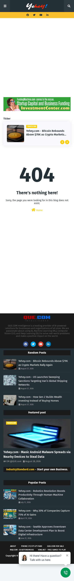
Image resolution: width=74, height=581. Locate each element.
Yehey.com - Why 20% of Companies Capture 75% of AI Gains (44, 512)
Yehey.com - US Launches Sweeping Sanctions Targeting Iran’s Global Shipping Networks (42, 380)
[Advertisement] (37, 60)
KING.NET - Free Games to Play (52, 550)
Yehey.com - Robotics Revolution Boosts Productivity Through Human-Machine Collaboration (41, 494)
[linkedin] (47, 15)
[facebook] (28, 15)
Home (39, 210)
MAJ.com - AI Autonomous (22, 550)
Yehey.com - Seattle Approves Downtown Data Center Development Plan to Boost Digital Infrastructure (42, 530)
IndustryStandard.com (20, 469)
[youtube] (41, 15)
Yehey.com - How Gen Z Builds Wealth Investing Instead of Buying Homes (40, 398)
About (13, 546)
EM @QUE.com (14, 461)
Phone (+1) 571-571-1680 (31, 546)
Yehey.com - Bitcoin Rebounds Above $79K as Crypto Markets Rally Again (45, 132)
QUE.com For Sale (55, 546)
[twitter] (34, 15)
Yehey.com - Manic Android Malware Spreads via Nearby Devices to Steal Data (37, 454)
